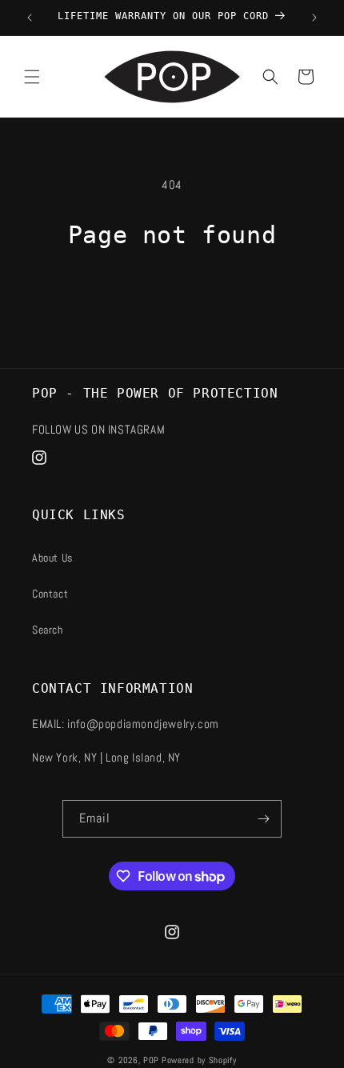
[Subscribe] (263, 819)
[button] (32, 76)
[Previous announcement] (29, 17)
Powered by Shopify (199, 1060)
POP (151, 1060)
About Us (52, 557)
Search (47, 629)
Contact (50, 593)
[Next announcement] (314, 17)
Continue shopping (172, 293)
